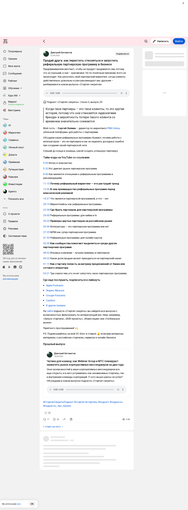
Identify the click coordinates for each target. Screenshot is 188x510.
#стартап (79, 401)
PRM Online (113, 128)
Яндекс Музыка (55, 290)
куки (19, 504)
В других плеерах (56, 305)
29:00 (46, 215)
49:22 (46, 258)
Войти (179, 41)
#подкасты (116, 401)
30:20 (46, 220)
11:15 (46, 183)
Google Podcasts (55, 295)
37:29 (46, 232)
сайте (50, 311)
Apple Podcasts (54, 285)
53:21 (46, 273)
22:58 (46, 209)
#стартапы (91, 401)
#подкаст (103, 401)
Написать (163, 41)
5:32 (45, 168)
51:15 (46, 263)
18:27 (46, 198)
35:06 (46, 226)
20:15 (46, 204)
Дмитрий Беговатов (61, 52)
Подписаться (122, 54)
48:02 (46, 252)
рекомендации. (10, 279)
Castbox (50, 300)
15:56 (46, 189)
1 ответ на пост (52, 426)
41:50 (46, 237)
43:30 (46, 243)
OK (32, 504)
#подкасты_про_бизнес (57, 405)
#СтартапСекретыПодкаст (58, 401)
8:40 (45, 174)
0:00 (45, 162)
